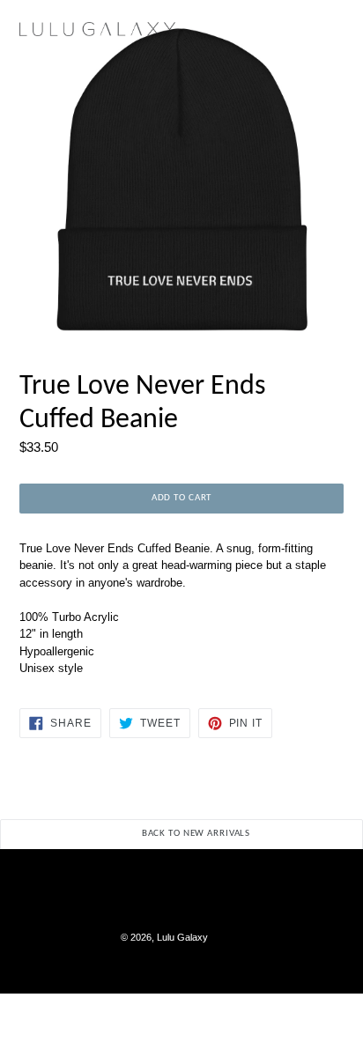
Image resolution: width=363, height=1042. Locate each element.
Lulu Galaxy (182, 937)
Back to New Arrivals (194, 834)
